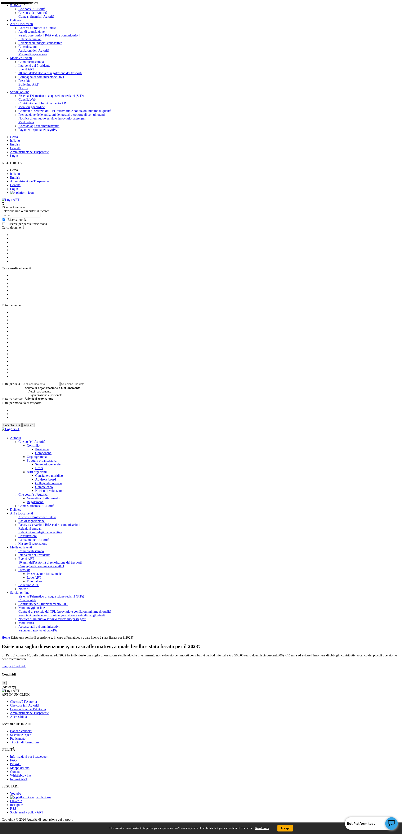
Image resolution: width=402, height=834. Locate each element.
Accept (285, 828)
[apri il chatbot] (391, 823)
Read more (262, 828)
